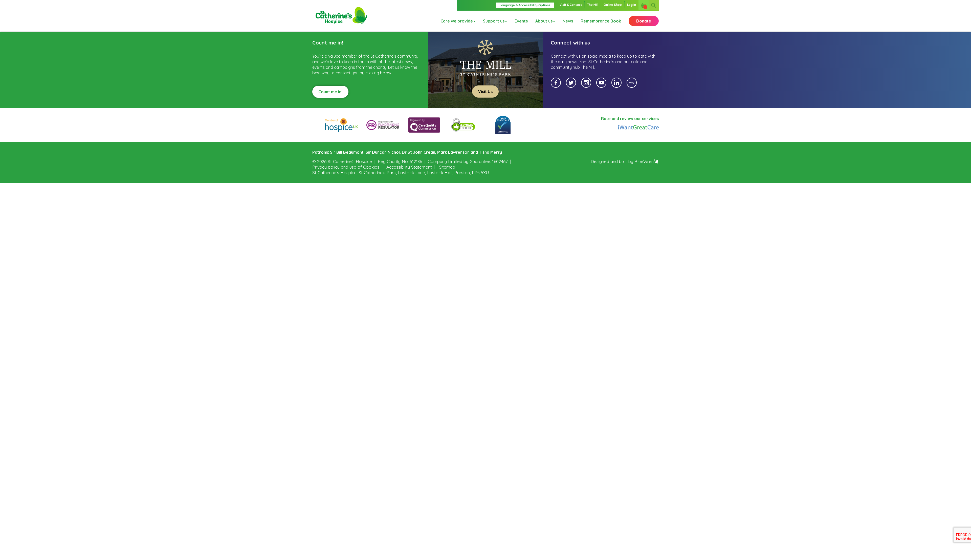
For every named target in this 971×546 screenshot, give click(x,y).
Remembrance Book (601, 21)
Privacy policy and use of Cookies (345, 167)
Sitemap (447, 167)
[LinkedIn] (616, 83)
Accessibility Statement (409, 167)
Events (521, 21)
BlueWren (644, 161)
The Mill (592, 5)
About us (544, 21)
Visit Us (485, 91)
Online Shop (613, 5)
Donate (643, 21)
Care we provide (456, 21)
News (568, 21)
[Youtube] (601, 83)
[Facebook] (556, 83)
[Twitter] (571, 83)
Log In (631, 5)
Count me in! (330, 91)
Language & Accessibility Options (525, 5)
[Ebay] (632, 83)
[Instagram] (586, 83)
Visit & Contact (571, 5)
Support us (493, 21)
